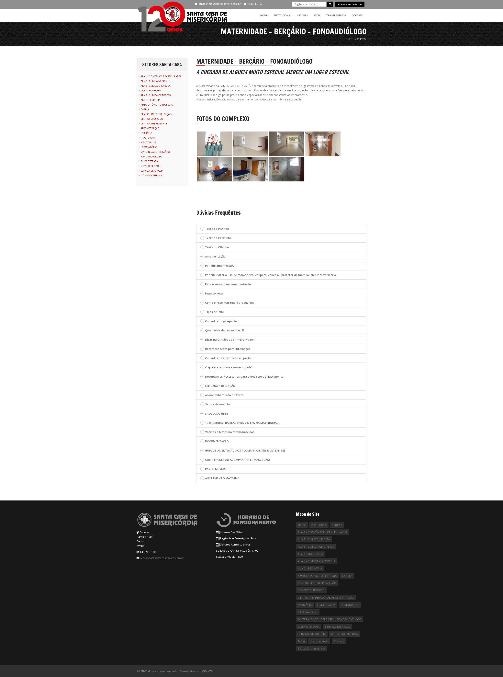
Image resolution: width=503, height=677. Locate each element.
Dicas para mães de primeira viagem (230, 339)
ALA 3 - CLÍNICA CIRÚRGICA (156, 85)
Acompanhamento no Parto (224, 395)
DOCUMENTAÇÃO (217, 441)
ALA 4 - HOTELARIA (151, 90)
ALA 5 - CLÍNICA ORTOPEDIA (156, 95)
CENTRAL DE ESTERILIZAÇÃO (156, 114)
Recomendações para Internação (228, 349)
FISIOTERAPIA (148, 137)
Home (264, 15)
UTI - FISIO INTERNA (151, 175)
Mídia (317, 15)
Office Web (208, 671)
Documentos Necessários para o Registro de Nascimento (244, 376)
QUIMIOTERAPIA (150, 161)
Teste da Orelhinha (218, 238)
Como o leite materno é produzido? (229, 302)
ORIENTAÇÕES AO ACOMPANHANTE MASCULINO (237, 460)
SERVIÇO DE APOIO (151, 166)
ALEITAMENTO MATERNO (222, 478)
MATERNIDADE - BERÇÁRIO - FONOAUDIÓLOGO (329, 619)
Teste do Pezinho (217, 229)
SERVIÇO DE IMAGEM (152, 170)
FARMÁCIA (146, 133)
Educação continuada (311, 648)
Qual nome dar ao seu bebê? (224, 330)
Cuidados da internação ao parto (228, 358)
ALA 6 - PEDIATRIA (150, 100)
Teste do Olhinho (217, 247)
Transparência (336, 15)
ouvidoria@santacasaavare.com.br (162, 558)
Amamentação (215, 256)
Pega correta (214, 293)
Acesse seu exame (350, 4)
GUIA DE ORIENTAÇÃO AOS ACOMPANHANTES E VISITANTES (245, 450)
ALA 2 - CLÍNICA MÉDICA (154, 81)
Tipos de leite (214, 312)
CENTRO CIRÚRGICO (152, 118)
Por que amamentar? (219, 266)
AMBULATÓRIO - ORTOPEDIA (157, 104)
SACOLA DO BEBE (216, 413)
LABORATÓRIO (149, 147)
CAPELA (145, 109)
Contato (357, 15)
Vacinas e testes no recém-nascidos (229, 432)
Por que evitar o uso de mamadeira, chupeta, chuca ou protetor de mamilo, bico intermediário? (271, 275)
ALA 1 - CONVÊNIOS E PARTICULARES (161, 76)
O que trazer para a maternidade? (229, 367)
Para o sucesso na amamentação (228, 284)
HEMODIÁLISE (148, 142)
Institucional (282, 15)
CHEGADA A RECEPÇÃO (220, 386)
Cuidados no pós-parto (221, 321)
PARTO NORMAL (216, 469)
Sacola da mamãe (217, 404)
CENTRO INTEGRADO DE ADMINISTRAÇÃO (326, 597)
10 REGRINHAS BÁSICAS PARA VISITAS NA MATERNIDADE (242, 423)
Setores (302, 15)
